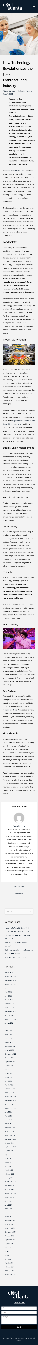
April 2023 (8, 1081)
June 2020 (8, 1205)
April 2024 (8, 1038)
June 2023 (8, 1073)
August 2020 (9, 1197)
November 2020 (10, 1185)
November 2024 (10, 1011)
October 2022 (9, 1104)
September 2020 (10, 1193)
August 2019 (9, 1243)
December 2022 (10, 1096)
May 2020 (8, 1209)
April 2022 (8, 1120)
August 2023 (9, 1065)
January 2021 (9, 1178)
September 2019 (10, 1240)
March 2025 (9, 1000)
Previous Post (19, 886)
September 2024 (10, 1019)
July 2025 (8, 988)
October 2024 (9, 1015)
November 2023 (10, 1054)
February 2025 (10, 1003)
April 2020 (8, 1212)
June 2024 (8, 1031)
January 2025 (9, 1007)
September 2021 (10, 1147)
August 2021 (9, 1150)
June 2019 (8, 1251)
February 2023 (10, 1089)
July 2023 (8, 1069)
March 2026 (9, 972)
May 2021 (8, 1162)
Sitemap (19, 1341)
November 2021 (10, 1139)
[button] (34, 6)
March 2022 (9, 1123)
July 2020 (8, 1201)
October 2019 (9, 1236)
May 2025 (8, 992)
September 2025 (10, 984)
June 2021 (8, 1158)
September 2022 (10, 1108)
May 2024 (8, 1034)
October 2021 (9, 1143)
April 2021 (8, 1166)
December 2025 (10, 976)
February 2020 (10, 1220)
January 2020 (9, 1224)
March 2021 (9, 1170)
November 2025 (10, 980)
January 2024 (9, 1050)
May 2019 (8, 1255)
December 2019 (10, 1228)
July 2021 (8, 1154)
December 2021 (10, 1135)
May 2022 (8, 1116)
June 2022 (8, 1112)
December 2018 (10, 1274)
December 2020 (10, 1182)
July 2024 (8, 1027)
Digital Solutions (9, 91)
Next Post (19, 893)
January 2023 (9, 1092)
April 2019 (8, 1259)
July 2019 (8, 1247)
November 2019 (10, 1232)
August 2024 (9, 1023)
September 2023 (10, 1062)
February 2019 (9, 1267)
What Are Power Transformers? (16, 957)
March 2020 (9, 1216)
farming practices (10, 710)
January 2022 (9, 1131)
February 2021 (9, 1174)
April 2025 (8, 996)
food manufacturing (14, 170)
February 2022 (10, 1127)
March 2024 (9, 1042)
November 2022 (10, 1100)
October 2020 (9, 1189)
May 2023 (8, 1077)
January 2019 (9, 1270)
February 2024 (10, 1046)
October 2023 (9, 1058)
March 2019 (9, 1263)
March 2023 (9, 1085)
